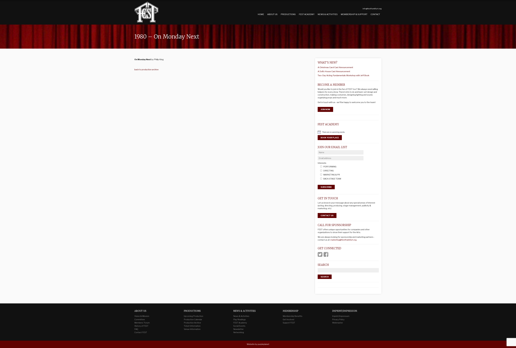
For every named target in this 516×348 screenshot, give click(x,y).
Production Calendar (193, 319)
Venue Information (192, 329)
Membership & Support (354, 14)
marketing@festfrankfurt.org (343, 240)
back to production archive (146, 69)
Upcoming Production (193, 316)
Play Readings (239, 319)
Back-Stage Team (332, 179)
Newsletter (238, 329)
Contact (375, 14)
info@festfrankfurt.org (372, 9)
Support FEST (289, 323)
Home (261, 14)
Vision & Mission (141, 316)
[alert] (348, 132)
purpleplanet (263, 344)
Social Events (239, 326)
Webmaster (337, 323)
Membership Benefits (292, 316)
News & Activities (328, 14)
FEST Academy (306, 14)
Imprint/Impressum (340, 316)
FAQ (136, 329)
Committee (139, 319)
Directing (328, 171)
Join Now (325, 109)
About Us (272, 14)
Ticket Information (192, 326)
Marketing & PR (331, 175)
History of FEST (141, 326)
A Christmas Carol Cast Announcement (335, 67)
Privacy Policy (338, 319)
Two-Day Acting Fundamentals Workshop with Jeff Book (343, 75)
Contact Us (327, 215)
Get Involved (288, 319)
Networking (238, 332)
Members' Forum (142, 323)
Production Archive (192, 323)
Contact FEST (140, 332)
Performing (329, 167)
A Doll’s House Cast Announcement (334, 71)
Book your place (330, 137)
